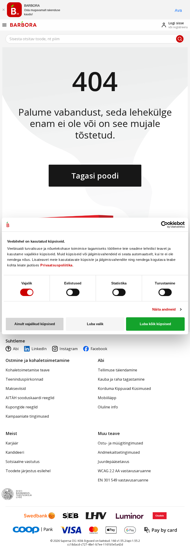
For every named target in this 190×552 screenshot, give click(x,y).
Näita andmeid (164, 309)
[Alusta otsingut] (180, 39)
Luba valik (95, 324)
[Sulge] (3, 9)
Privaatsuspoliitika (56, 265)
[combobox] (95, 38)
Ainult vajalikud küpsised (34, 324)
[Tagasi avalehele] (23, 24)
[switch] (72, 292)
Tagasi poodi (95, 175)
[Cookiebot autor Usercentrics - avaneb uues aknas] (164, 224)
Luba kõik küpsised (155, 324)
